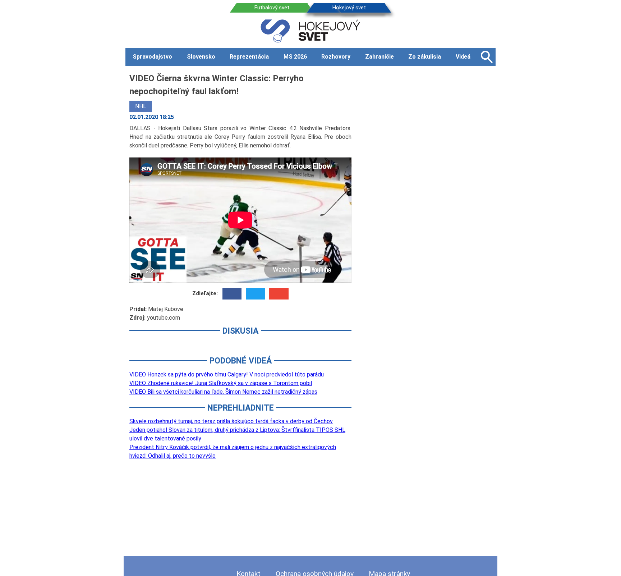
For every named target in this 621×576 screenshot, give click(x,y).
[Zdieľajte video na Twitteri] (255, 294)
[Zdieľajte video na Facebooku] (232, 294)
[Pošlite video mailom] (278, 294)
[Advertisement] (429, 179)
